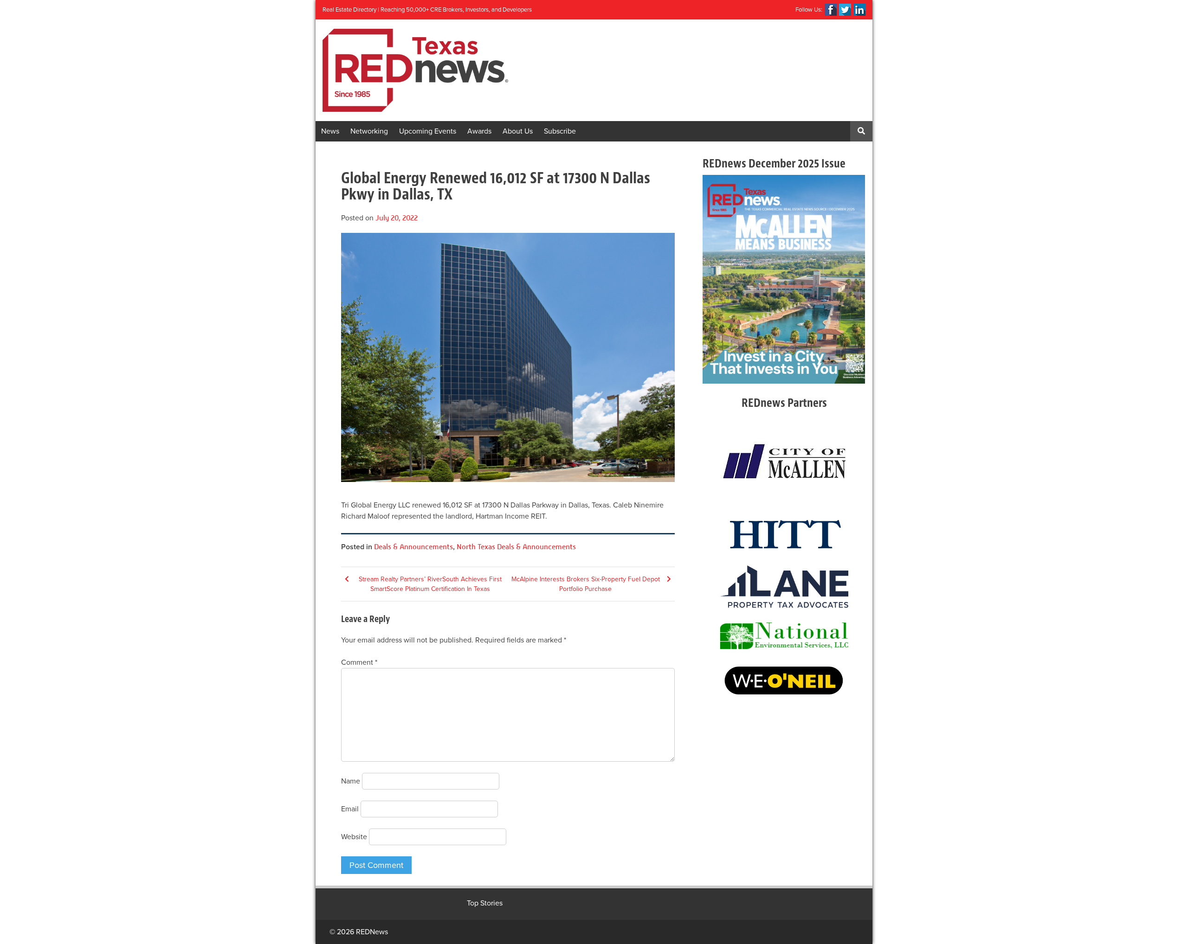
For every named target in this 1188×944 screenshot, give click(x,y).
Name (350, 781)
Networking (369, 131)
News (330, 131)
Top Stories (485, 903)
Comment (359, 662)
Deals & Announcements (413, 546)
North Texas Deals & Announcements (516, 546)
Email (350, 809)
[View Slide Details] (784, 279)
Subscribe (560, 131)
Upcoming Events (427, 131)
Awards (479, 131)
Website (354, 836)
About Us (518, 131)
